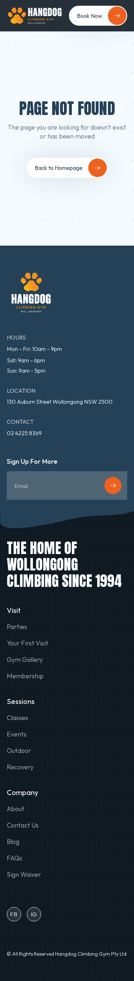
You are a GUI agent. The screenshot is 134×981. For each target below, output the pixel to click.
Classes (17, 718)
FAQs (14, 858)
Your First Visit (27, 643)
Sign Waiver (24, 875)
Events (16, 734)
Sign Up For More (32, 462)
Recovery (20, 767)
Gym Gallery (25, 660)
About (15, 809)
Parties (17, 627)
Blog (13, 842)
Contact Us (23, 825)
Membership (25, 676)
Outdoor (19, 751)
